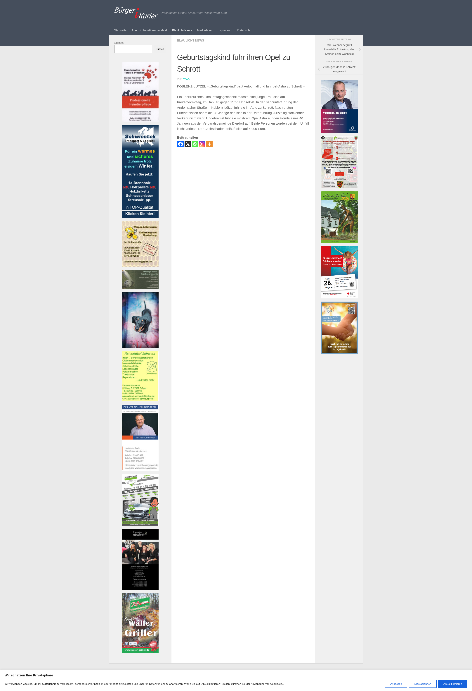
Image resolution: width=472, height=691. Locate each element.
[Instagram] (202, 144)
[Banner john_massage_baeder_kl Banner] (140, 288)
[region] (236, 680)
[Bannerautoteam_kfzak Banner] (140, 524)
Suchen (119, 42)
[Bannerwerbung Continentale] (339, 131)
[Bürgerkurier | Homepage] (136, 12)
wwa (186, 79)
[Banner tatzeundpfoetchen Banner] (140, 121)
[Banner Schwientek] (140, 216)
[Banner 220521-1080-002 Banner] (140, 346)
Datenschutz (245, 30)
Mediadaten (205, 30)
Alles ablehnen (422, 683)
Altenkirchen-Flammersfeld (149, 30)
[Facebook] (180, 144)
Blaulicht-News (182, 30)
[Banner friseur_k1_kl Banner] (140, 588)
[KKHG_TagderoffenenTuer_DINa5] (339, 353)
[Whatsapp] (195, 144)
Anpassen (396, 683)
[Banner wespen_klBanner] (140, 265)
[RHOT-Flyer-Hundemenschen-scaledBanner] (339, 187)
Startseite (120, 30)
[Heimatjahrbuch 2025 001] (339, 242)
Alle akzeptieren (452, 683)
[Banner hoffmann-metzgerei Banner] (140, 651)
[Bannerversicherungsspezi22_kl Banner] (140, 470)
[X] (188, 144)
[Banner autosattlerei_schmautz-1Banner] (140, 400)
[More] (209, 144)
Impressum (225, 30)
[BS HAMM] (339, 297)
